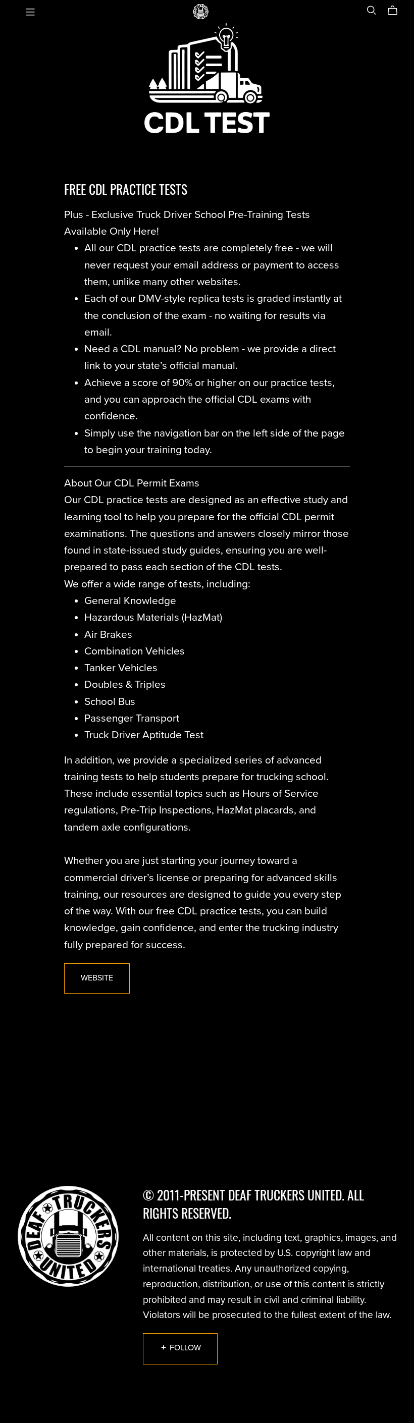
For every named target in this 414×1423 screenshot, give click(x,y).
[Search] (371, 10)
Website (97, 978)
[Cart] (396, 11)
